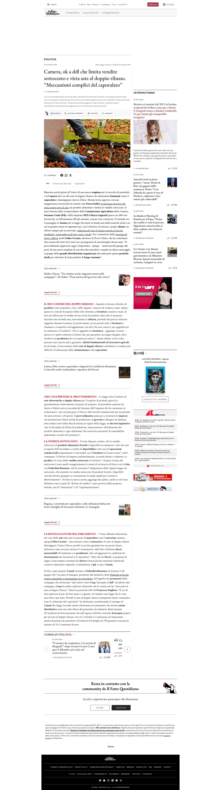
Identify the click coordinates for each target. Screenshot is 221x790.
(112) (175, 205)
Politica (50, 59)
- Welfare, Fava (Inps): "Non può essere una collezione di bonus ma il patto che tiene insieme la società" (152, 452)
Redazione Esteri (142, 205)
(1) (176, 268)
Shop (114, 4)
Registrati (121, 708)
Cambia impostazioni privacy (102, 767)
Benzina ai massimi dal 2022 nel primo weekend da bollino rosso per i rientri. (155, 105)
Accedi (100, 708)
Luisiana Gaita (51, 92)
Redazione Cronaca (144, 238)
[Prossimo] (127, 649)
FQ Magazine (106, 4)
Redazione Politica (62, 657)
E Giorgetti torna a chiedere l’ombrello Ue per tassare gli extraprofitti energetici (155, 114)
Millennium (96, 4)
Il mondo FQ (121, 4)
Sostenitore (120, 653)
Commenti (51, 175)
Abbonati (153, 4)
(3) (176, 168)
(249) (108, 657)
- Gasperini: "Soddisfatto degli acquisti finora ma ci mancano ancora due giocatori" (154, 439)
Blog (88, 4)
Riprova (111, 746)
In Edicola (82, 4)
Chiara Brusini (141, 168)
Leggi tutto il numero (155, 399)
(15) (122, 656)
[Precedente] (47, 649)
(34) (175, 238)
